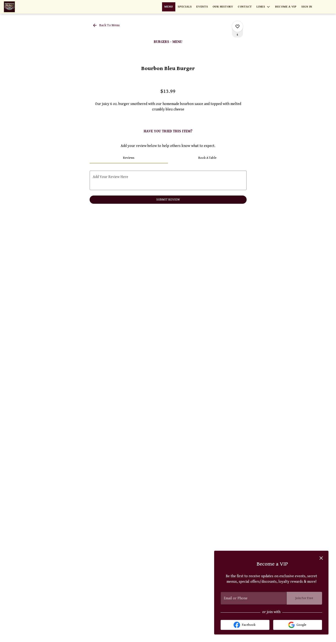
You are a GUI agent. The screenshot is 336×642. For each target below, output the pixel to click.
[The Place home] (24, 7)
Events (202, 6)
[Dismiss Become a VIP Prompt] (321, 558)
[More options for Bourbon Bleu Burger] (237, 26)
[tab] (129, 157)
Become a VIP (286, 6)
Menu (168, 6)
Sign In (306, 6)
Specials (185, 6)
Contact (245, 6)
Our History (223, 6)
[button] (263, 6)
